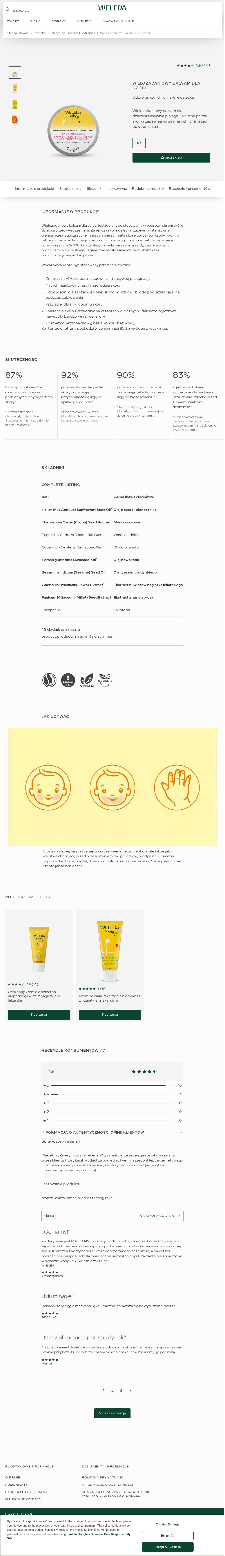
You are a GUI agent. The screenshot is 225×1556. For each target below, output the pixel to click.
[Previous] (94, 1390)
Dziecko (39, 33)
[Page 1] (15, 72)
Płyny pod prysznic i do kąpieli (73, 33)
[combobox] (139, 143)
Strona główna (18, 33)
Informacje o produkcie (34, 189)
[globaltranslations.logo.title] (112, 8)
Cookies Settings (167, 1524)
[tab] (15, 72)
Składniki (94, 189)
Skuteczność (70, 189)
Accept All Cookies (167, 1547)
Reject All (167, 1535)
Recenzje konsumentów (189, 189)
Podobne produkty (148, 189)
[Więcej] (49, 680)
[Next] (130, 1390)
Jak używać (117, 189)
